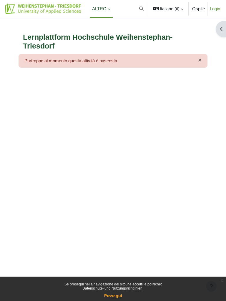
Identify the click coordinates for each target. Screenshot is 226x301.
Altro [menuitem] (99, 8)
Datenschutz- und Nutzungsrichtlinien (112, 288)
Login (215, 8)
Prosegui (113, 295)
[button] (141, 9)
